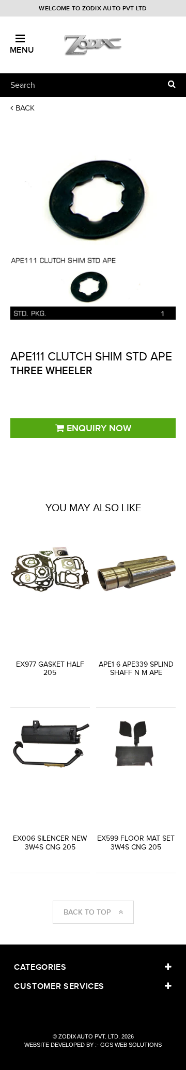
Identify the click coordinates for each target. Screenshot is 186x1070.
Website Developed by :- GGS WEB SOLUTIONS (93, 1045)
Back (25, 108)
